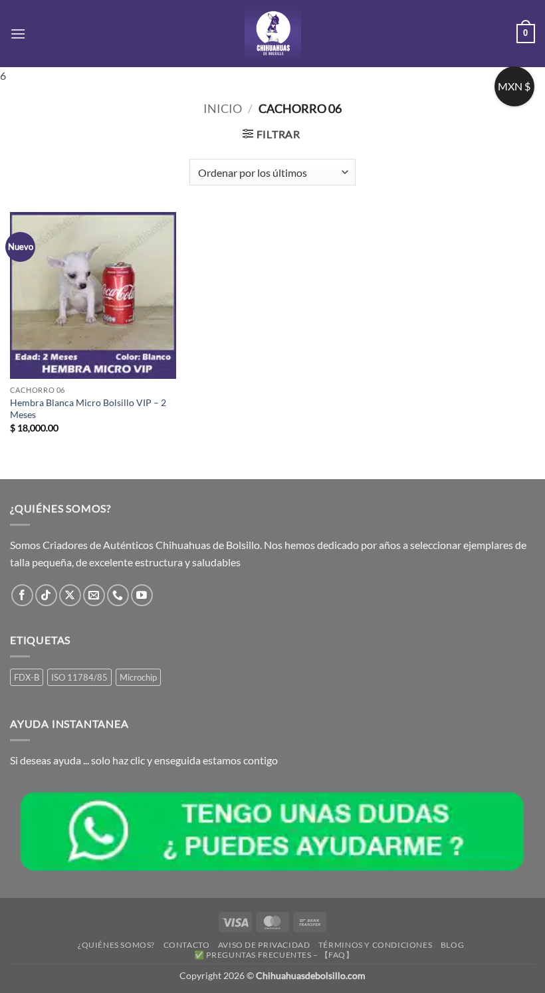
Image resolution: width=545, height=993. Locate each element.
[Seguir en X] (70, 595)
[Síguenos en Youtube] (142, 595)
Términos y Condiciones (375, 945)
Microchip (138, 677)
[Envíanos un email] (94, 595)
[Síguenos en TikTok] (46, 595)
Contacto (187, 945)
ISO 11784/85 (79, 677)
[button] (18, 33)
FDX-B (26, 677)
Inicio (222, 108)
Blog (452, 945)
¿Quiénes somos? (116, 945)
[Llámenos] (118, 595)
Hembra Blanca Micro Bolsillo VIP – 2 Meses (88, 409)
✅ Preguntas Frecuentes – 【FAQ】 (274, 955)
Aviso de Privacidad (264, 945)
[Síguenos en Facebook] (22, 595)
